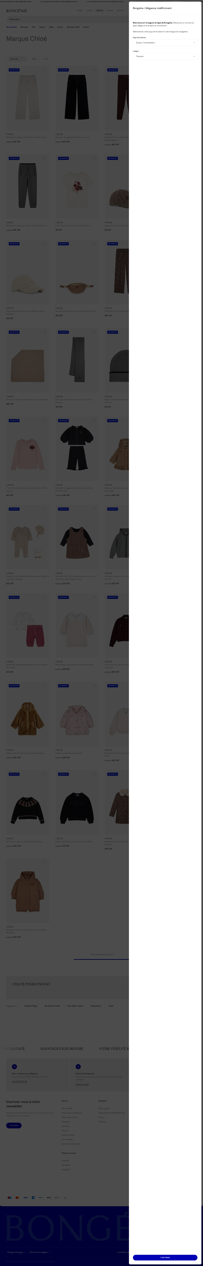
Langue (136, 51)
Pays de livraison (139, 37)
